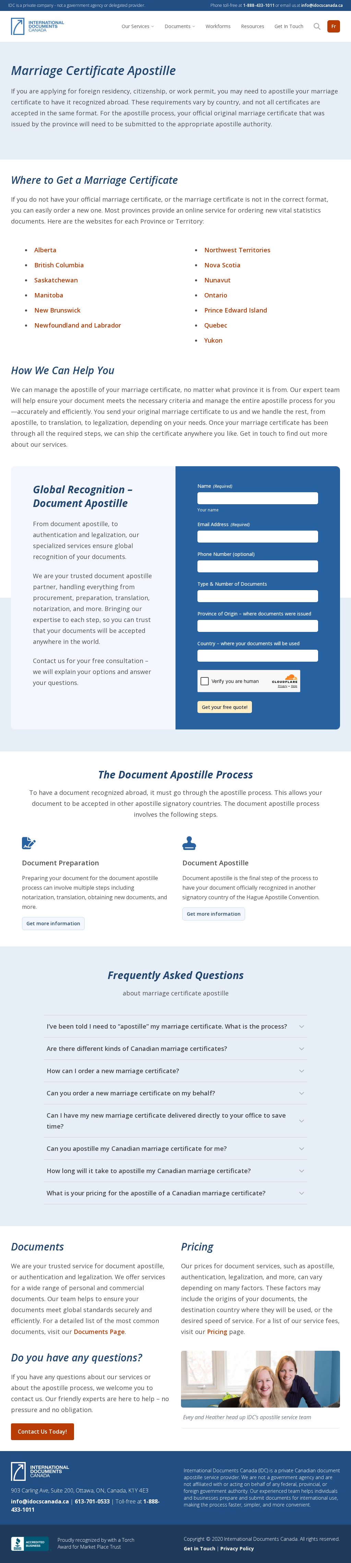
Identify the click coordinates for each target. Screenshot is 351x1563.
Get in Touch (200, 1548)
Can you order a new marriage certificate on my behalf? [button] (131, 1093)
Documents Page (99, 1331)
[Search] (317, 26)
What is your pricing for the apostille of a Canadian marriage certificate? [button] (156, 1193)
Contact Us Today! (42, 1431)
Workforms (218, 26)
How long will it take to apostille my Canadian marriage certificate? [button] (149, 1171)
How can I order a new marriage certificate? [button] (113, 1071)
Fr (333, 26)
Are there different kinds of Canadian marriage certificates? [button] (137, 1048)
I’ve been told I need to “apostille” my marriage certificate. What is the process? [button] (167, 1026)
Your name (208, 510)
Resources (252, 26)
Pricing (217, 1331)
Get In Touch (289, 26)
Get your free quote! (224, 707)
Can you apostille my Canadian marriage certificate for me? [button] (137, 1148)
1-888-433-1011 (259, 5)
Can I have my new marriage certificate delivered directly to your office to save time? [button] (166, 1120)
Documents (178, 26)
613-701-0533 (93, 1501)
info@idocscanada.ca (322, 5)
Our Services (135, 26)
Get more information (53, 923)
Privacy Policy (237, 1548)
